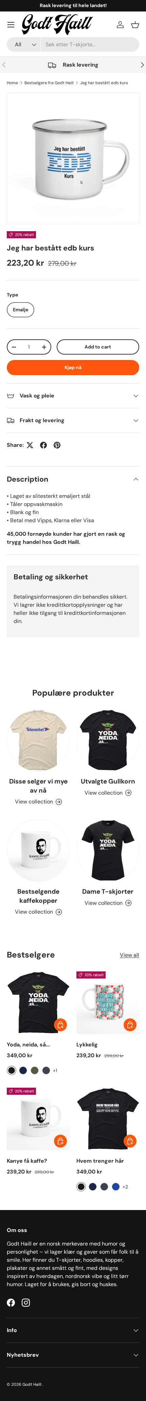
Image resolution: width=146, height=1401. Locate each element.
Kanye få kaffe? (27, 1160)
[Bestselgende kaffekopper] (38, 850)
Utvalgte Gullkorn (108, 781)
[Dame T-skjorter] (108, 850)
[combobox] (73, 44)
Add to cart (98, 347)
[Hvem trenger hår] (107, 1119)
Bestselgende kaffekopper (38, 895)
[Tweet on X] (30, 445)
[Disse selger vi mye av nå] (38, 740)
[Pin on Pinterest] (57, 445)
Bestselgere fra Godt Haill (49, 83)
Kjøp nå (73, 367)
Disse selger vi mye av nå (38, 785)
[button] (135, 24)
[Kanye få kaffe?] (38, 1119)
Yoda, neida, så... (28, 1044)
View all (129, 955)
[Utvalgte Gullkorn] (108, 740)
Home (12, 83)
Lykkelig (87, 1044)
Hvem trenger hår (100, 1160)
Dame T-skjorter (107, 891)
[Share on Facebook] (43, 445)
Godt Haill (32, 1384)
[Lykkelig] (107, 1002)
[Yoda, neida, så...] (38, 1002)
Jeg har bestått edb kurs (104, 83)
